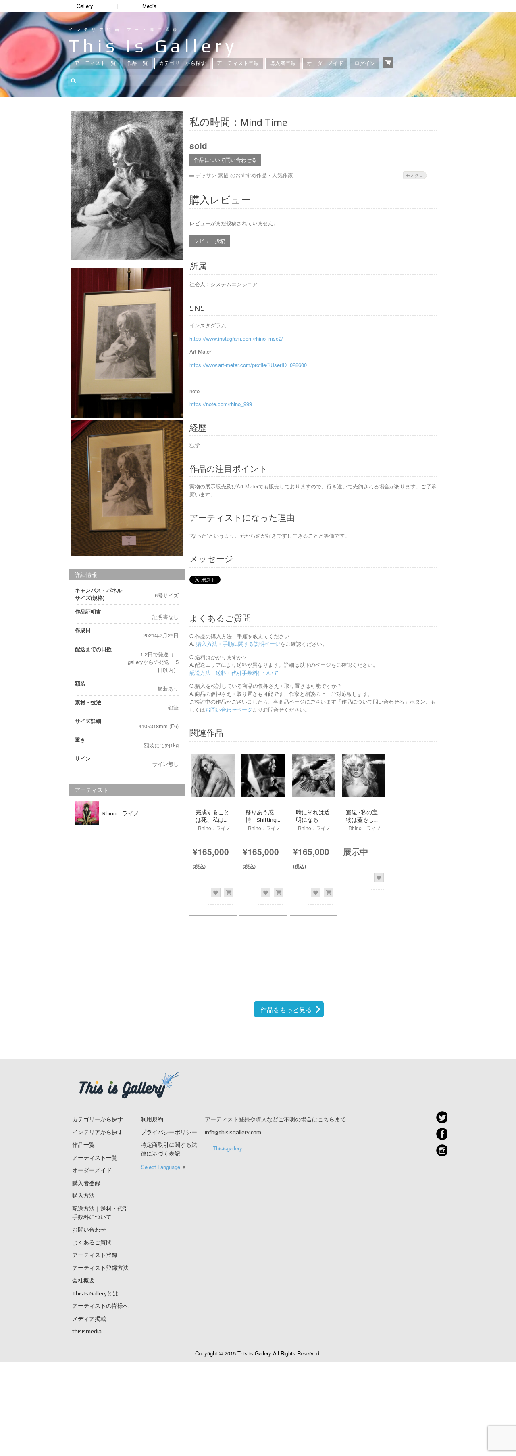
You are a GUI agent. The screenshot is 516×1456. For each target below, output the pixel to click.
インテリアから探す (97, 1132)
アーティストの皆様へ (100, 1306)
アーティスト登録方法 (100, 1268)
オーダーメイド (325, 63)
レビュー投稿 (209, 241)
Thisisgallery (227, 1148)
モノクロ (414, 175)
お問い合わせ (89, 1229)
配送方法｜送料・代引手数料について (234, 673)
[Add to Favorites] (216, 892)
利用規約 (152, 1119)
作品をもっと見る (286, 1009)
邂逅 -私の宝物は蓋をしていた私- (363, 819)
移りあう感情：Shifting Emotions (261, 819)
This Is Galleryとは (95, 1293)
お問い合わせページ (228, 709)
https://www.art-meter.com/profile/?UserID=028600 (248, 365)
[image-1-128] (127, 343)
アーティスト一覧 (95, 63)
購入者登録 (283, 63)
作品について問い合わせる (225, 159)
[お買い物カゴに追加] (228, 892)
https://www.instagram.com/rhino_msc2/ (236, 338)
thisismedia (87, 1331)
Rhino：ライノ (120, 813)
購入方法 (83, 1195)
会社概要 (83, 1280)
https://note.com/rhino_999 (220, 404)
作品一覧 (137, 63)
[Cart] (388, 62)
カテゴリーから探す (182, 63)
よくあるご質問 (92, 1242)
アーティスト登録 (238, 63)
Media (149, 6)
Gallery (85, 6)
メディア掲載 (89, 1319)
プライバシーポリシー (169, 1132)
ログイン (364, 63)
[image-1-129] (127, 488)
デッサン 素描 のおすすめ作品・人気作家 (244, 175)
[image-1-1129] (127, 185)
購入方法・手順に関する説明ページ (237, 643)
